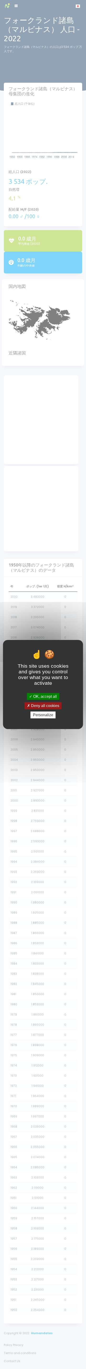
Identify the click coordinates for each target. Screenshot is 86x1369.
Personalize (43, 715)
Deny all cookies (44, 706)
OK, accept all (44, 696)
